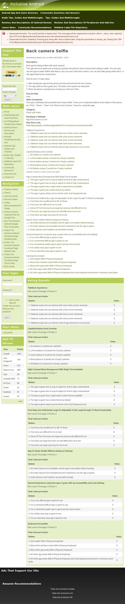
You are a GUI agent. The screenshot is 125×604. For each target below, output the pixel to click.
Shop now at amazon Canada (62, 589)
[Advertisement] (62, 576)
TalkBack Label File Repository (70, 27)
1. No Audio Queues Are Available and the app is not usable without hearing (61, 223)
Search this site (9, 86)
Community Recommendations (35, 27)
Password (7, 290)
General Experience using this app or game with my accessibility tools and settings (62, 234)
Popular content (11, 189)
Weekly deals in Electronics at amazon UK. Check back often (12, 64)
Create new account (11, 306)
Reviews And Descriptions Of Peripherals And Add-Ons (84, 23)
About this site (10, 174)
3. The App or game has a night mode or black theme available (55, 186)
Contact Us (9, 177)
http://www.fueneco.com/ (36, 120)
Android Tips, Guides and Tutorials (10, 149)
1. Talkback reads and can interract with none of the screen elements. (58, 133)
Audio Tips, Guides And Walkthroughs (22, 18)
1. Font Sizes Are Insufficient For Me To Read (47, 201)
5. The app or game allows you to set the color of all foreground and (57, 193)
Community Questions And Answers (60, 13)
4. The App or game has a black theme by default (49, 190)
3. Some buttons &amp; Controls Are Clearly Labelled (51, 162)
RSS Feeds (9, 267)
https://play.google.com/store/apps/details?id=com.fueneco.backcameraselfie (59, 125)
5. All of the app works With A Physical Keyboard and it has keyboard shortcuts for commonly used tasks (73, 273)
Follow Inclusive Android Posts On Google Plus (12, 215)
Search (7, 193)
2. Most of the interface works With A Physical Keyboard (52, 262)
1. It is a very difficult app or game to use (45, 237)
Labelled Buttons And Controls (39, 152)
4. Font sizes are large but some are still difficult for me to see (54, 211)
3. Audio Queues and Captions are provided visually (50, 230)
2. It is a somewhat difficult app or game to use (48, 241)
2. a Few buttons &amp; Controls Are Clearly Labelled (51, 158)
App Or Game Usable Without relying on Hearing (47, 220)
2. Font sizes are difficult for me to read (44, 205)
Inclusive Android (27, 4)
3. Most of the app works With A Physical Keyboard (50, 266)
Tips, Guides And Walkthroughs (62, 18)
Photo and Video (33, 112)
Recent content (10, 199)
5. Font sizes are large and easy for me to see (47, 215)
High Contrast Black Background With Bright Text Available (51, 177)
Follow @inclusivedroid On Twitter (12, 206)
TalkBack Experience (35, 130)
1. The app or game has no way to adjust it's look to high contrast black (58, 180)
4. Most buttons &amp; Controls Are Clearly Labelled (50, 165)
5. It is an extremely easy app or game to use (47, 251)
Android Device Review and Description (11, 130)
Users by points (11, 196)
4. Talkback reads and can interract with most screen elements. (55, 143)
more (20, 401)
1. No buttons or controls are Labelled (44, 155)
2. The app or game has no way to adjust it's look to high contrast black (58, 183)
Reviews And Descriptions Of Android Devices (27, 23)
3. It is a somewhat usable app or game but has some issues (54, 244)
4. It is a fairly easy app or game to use (44, 248)
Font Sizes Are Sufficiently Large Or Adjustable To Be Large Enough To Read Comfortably (65, 198)
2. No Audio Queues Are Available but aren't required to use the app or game (61, 226)
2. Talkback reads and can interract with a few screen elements (55, 137)
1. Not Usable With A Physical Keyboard (45, 259)
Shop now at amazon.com (62, 593)
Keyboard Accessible (35, 256)
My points (8, 333)
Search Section (9, 92)
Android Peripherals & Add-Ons (12, 140)
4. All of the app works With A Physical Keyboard (49, 269)
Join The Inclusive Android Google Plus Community (12, 224)
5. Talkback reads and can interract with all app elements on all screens (59, 147)
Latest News (9, 27)
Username (7, 280)
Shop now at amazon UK (63, 597)
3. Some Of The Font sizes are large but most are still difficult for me (57, 208)
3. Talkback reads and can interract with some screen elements (55, 140)
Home (7, 112)
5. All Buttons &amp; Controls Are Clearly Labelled (50, 168)
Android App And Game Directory (20, 13)
